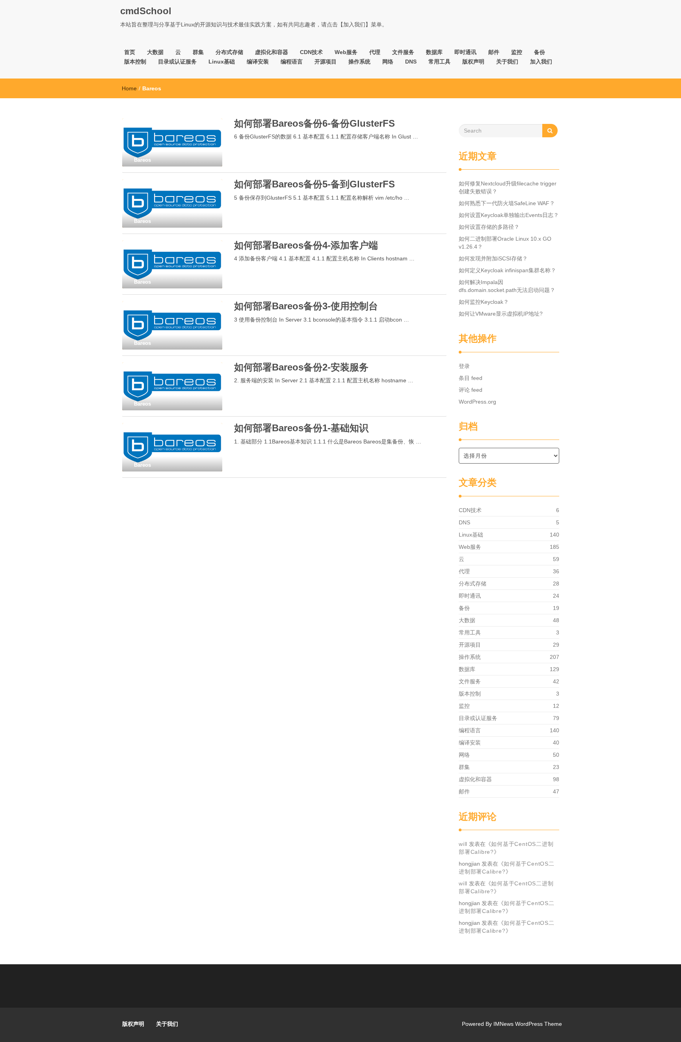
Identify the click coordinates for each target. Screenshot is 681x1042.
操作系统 (359, 61)
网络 (387, 61)
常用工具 (439, 61)
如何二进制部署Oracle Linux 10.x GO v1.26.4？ (505, 243)
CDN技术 (311, 52)
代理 (374, 52)
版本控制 (135, 61)
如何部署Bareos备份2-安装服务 (301, 367)
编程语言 (292, 61)
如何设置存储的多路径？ (489, 227)
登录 (464, 366)
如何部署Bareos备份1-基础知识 (301, 428)
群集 (198, 52)
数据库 (434, 52)
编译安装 (258, 61)
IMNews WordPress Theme (527, 1024)
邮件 (493, 52)
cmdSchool (145, 11)
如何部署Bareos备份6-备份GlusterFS (314, 123)
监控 (516, 52)
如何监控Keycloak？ (484, 302)
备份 (539, 52)
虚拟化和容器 (271, 52)
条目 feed (470, 378)
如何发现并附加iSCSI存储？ (493, 258)
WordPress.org (477, 401)
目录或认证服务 (177, 61)
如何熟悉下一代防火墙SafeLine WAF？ (507, 203)
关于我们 (507, 61)
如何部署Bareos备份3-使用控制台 (306, 306)
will (463, 844)
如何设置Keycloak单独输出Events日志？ (509, 215)
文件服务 (403, 52)
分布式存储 (229, 52)
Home (129, 88)
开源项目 (325, 61)
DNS (411, 61)
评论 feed (470, 390)
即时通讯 (465, 52)
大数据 (155, 52)
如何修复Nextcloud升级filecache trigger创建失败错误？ (507, 187)
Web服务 (346, 52)
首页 (129, 52)
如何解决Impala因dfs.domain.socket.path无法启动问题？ (507, 286)
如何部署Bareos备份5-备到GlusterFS (314, 184)
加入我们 (541, 61)
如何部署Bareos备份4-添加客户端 (306, 245)
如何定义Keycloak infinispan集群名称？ (507, 270)
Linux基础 (221, 61)
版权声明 (473, 61)
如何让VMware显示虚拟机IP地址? (501, 314)
